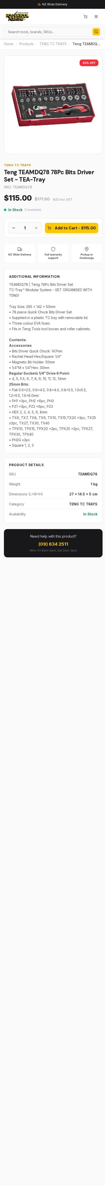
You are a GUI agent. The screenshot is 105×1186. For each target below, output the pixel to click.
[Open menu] (96, 16)
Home (8, 44)
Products (26, 44)
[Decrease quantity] (13, 228)
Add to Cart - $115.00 (75, 227)
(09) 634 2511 (53, 544)
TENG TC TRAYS (53, 44)
